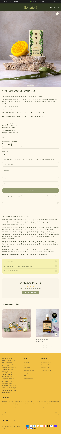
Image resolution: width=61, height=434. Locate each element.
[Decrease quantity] (4, 154)
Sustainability (28, 378)
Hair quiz (27, 373)
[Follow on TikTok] (19, 421)
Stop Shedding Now (42, 339)
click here (23, 196)
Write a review (30, 292)
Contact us (27, 381)
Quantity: (5, 151)
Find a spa (27, 367)
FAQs (25, 375)
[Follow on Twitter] (7, 421)
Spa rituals (27, 365)
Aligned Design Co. (7, 428)
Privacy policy (46, 367)
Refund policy (45, 365)
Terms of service (46, 370)
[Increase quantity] (11, 154)
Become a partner (29, 370)
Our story (27, 362)
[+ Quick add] (56, 334)
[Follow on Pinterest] (15, 421)
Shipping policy (46, 362)
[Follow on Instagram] (11, 421)
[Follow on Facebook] (3, 421)
